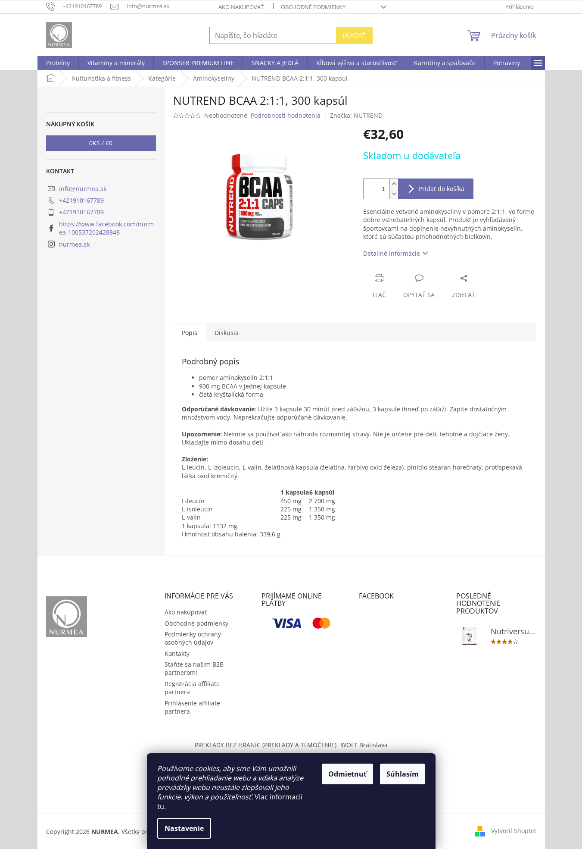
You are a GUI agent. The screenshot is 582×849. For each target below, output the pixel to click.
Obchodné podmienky (313, 7)
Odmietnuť (347, 774)
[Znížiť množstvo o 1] (393, 194)
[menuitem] (57, 63)
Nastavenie (184, 828)
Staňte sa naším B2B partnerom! (194, 668)
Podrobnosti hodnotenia (286, 115)
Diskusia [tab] (227, 333)
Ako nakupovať (241, 7)
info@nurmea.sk (82, 189)
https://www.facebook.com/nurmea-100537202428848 (106, 228)
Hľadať (354, 35)
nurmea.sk (74, 244)
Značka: (356, 115)
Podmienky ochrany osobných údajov (193, 638)
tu (160, 806)
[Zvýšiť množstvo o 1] (393, 184)
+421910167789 (81, 200)
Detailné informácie (391, 253)
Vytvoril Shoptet (513, 831)
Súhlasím (402, 774)
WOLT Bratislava (364, 745)
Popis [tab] (189, 333)
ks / (100, 143)
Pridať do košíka (441, 189)
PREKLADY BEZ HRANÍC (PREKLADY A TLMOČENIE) (265, 745)
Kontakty (177, 653)
